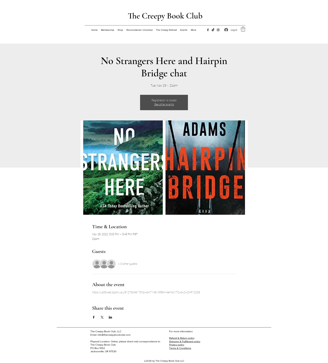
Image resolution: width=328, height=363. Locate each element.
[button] (243, 29)
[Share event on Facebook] (93, 317)
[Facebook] (208, 30)
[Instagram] (218, 30)
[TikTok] (213, 30)
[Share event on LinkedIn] (110, 317)
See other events (164, 104)
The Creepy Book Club (165, 16)
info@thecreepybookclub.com (114, 334)
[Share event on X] (102, 317)
